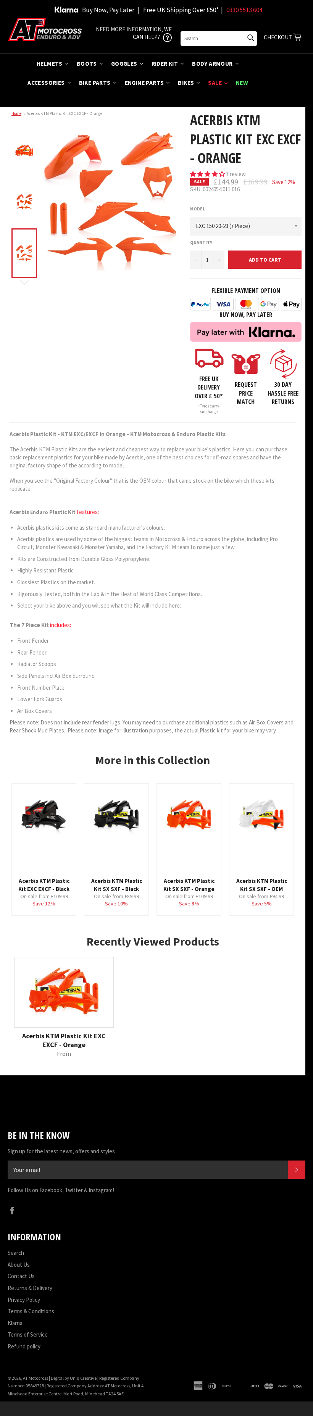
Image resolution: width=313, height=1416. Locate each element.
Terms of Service (28, 1334)
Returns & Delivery (30, 1288)
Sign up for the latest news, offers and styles (61, 1151)
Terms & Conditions (31, 1311)
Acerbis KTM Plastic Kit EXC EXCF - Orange (64, 113)
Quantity (201, 242)
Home (16, 113)
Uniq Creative (83, 1378)
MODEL (197, 209)
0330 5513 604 (244, 10)
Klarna (15, 1323)
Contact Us (21, 1276)
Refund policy (24, 1346)
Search (16, 1252)
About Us (19, 1264)
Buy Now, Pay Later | (111, 10)
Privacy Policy (24, 1299)
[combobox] (219, 38)
